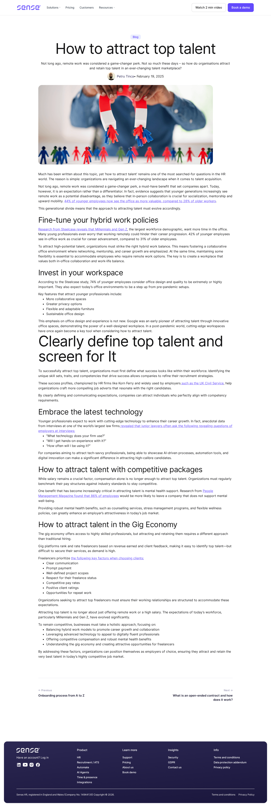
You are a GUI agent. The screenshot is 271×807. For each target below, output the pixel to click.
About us (128, 767)
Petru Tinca (125, 76)
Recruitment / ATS (88, 762)
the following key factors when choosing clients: (107, 558)
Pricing (69, 7)
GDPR (171, 762)
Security (173, 757)
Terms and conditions (227, 757)
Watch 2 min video (208, 7)
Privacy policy (222, 767)
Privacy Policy (246, 794)
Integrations (84, 782)
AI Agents (83, 772)
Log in (45, 757)
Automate (83, 767)
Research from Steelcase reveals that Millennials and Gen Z (82, 229)
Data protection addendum (230, 762)
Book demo (129, 772)
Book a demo (241, 7)
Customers (87, 7)
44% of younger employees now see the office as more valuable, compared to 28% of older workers (140, 201)
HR (79, 757)
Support (127, 757)
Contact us (175, 767)
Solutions (53, 7)
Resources (106, 7)
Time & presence (87, 777)
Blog (135, 37)
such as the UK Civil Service (202, 383)
